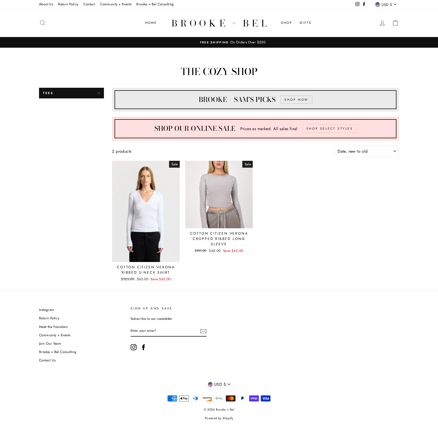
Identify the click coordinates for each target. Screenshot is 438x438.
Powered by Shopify (219, 418)
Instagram (46, 309)
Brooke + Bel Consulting (155, 4)
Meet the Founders (53, 326)
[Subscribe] (203, 331)
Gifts (305, 22)
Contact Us (47, 360)
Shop (286, 22)
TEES (48, 93)
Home (151, 22)
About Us (46, 4)
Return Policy (68, 4)
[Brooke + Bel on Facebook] (143, 347)
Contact (89, 4)
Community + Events (115, 4)
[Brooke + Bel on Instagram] (134, 347)
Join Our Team (50, 343)
